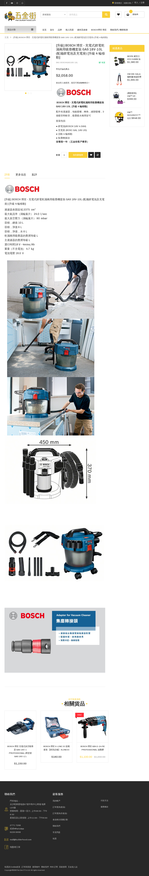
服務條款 (104, 807)
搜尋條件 (36, 867)
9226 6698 (15, 832)
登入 (136, 2)
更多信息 (21, 174)
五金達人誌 (72, 867)
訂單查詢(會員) (59, 807)
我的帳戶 (56, 801)
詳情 (7, 174)
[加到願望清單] (91, 155)
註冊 (142, 2)
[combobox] (84, 15)
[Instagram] (17, 3)
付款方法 (104, 800)
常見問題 (56, 832)
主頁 (7, 37)
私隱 (54, 838)
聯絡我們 (56, 826)
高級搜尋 (63, 867)
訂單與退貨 (26, 867)
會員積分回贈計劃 (60, 820)
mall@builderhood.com (20, 839)
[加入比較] (98, 155)
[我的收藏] (118, 14)
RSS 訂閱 (54, 867)
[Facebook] (7, 3)
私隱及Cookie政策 (12, 867)
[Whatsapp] (22, 3)
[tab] (7, 174)
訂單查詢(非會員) (60, 813)
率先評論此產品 (62, 69)
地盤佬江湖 (15, 847)
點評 (34, 174)
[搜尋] (106, 14)
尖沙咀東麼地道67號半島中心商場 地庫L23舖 (28, 806)
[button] (25, 93)
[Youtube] (12, 3)
